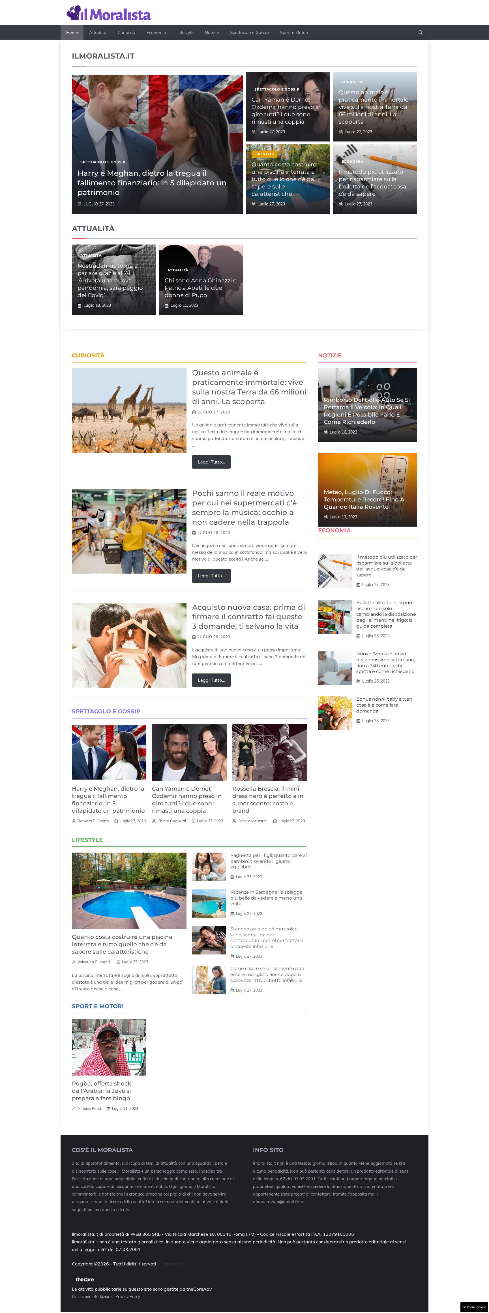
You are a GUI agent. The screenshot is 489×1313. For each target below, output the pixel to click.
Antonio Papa (89, 1108)
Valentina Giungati (94, 962)
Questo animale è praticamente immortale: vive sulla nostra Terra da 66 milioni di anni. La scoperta (374, 107)
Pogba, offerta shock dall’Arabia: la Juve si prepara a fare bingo (101, 1091)
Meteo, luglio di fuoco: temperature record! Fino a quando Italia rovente (364, 499)
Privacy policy (127, 1296)
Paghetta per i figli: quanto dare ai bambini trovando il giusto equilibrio (268, 861)
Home (72, 32)
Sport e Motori (294, 32)
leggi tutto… (211, 462)
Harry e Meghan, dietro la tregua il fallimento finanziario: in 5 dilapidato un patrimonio (152, 183)
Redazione (103, 1296)
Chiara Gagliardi (172, 821)
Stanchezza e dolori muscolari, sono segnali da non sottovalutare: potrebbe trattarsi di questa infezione (266, 937)
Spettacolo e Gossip (249, 32)
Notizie (212, 32)
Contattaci (171, 1264)
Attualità (97, 32)
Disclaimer (81, 1296)
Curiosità (126, 32)
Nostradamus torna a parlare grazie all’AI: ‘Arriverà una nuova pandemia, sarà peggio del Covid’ (110, 280)
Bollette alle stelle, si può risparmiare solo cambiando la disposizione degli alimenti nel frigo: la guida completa (386, 614)
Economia (156, 32)
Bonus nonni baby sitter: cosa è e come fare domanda (384, 705)
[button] (420, 32)
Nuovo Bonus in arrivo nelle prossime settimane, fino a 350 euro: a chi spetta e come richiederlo (385, 662)
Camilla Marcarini (252, 821)
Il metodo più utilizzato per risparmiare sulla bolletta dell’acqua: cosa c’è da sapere (386, 565)
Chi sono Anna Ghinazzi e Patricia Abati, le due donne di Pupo (201, 288)
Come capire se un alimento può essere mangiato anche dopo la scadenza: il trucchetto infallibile (267, 974)
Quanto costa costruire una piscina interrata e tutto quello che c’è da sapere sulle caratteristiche (284, 179)
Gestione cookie (474, 1307)
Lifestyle (185, 32)
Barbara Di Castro (93, 821)
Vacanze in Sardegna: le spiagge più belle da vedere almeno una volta (266, 898)
